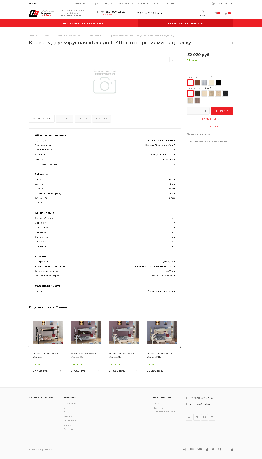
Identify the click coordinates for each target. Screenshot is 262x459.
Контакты (158, 403)
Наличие (65, 119)
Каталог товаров (41, 397)
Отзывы (68, 412)
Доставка (101, 119)
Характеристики (42, 119)
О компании (70, 403)
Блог (66, 408)
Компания (70, 397)
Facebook (196, 417)
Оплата (83, 119)
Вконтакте (189, 417)
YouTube (212, 417)
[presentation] (29, 347)
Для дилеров (70, 420)
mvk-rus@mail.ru (200, 404)
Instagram (204, 417)
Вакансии (68, 416)
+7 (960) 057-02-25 (113, 11)
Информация (162, 397)
